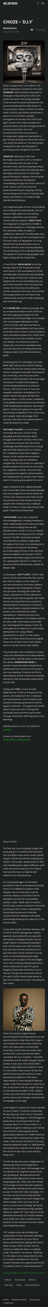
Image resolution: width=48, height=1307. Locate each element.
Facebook (20, 1272)
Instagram (8, 1272)
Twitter (30, 1272)
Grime (32, 1280)
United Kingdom (32, 1285)
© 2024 (6, 1300)
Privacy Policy (35, 1300)
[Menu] (38, 3)
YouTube (40, 1272)
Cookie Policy (8, 1303)
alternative (20, 1280)
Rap (19, 1285)
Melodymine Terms (19, 1300)
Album (7, 1280)
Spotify (7, 729)
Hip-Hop (8, 1285)
